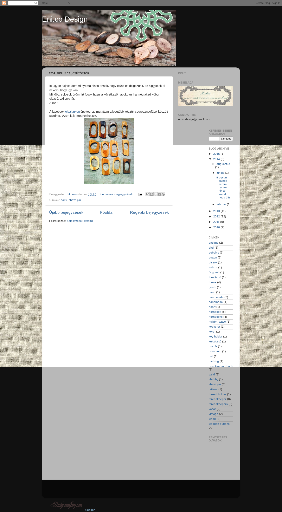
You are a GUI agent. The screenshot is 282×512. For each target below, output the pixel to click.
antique (213, 242)
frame (212, 282)
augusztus (223, 163)
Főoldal (106, 212)
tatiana (213, 389)
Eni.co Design (65, 19)
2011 (216, 221)
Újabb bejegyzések (66, 212)
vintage (213, 413)
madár (213, 346)
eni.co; (213, 267)
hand (212, 292)
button (213, 257)
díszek (213, 262)
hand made (216, 297)
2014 (217, 159)
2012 (217, 216)
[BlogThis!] (151, 194)
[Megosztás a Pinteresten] (163, 194)
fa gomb (214, 272)
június (221, 172)
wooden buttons (219, 423)
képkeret (214, 326)
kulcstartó (215, 341)
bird (211, 247)
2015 (217, 153)
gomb (212, 287)
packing (214, 361)
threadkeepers (218, 404)
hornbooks (216, 316)
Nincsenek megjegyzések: (117, 194)
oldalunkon (72, 111)
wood (212, 418)
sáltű (64, 200)
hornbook (215, 311)
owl (211, 356)
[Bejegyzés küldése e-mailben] (140, 194)
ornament (215, 351)
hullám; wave (217, 321)
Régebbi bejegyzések (149, 212)
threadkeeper (217, 399)
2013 (217, 211)
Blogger (90, 509)
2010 (217, 227)
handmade (216, 301)
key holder (215, 336)
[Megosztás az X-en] (155, 194)
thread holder (217, 394)
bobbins (214, 252)
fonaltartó (215, 277)
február (222, 204)
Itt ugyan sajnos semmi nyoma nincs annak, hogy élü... (224, 187)
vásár (212, 409)
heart (212, 306)
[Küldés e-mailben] (148, 194)
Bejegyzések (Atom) (80, 220)
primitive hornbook (221, 366)
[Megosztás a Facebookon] (159, 194)
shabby (213, 379)
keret (212, 331)
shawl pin (75, 200)
